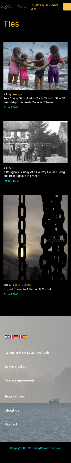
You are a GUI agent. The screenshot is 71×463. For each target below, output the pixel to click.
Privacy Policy (15, 366)
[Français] (12, 336)
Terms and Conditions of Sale (27, 352)
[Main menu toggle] (67, 7)
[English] (7, 336)
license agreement (19, 380)
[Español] (25, 336)
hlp (13, 168)
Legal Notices (15, 396)
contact (11, 424)
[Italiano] (21, 336)
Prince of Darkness (22, 285)
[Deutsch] (16, 336)
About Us (12, 410)
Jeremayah (17, 94)
